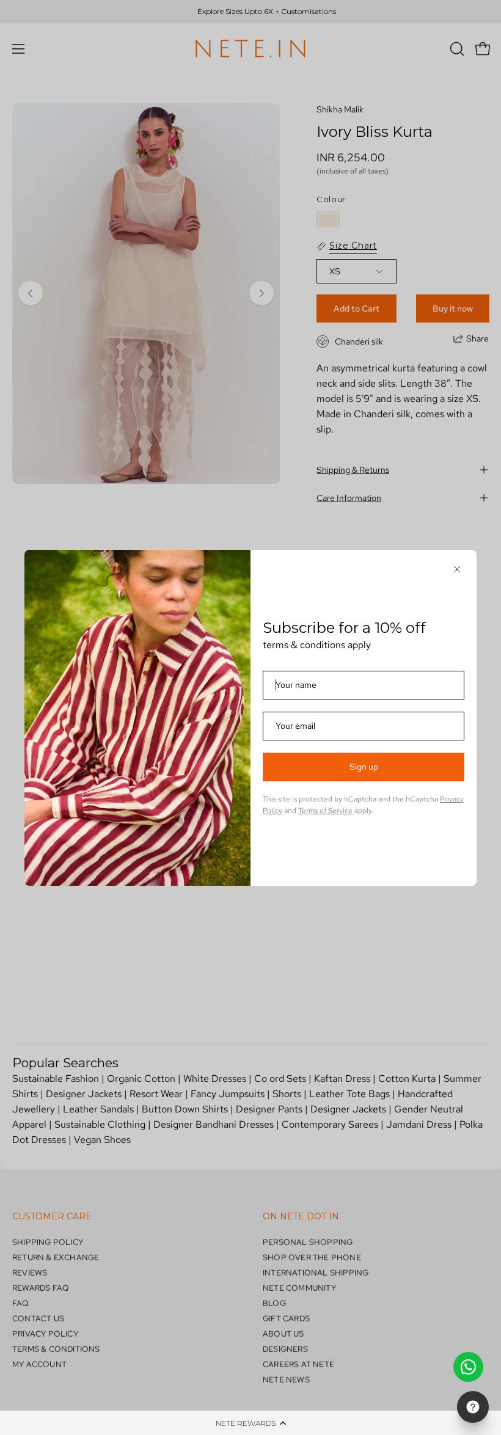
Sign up (363, 766)
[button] (250, 1423)
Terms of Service (325, 811)
